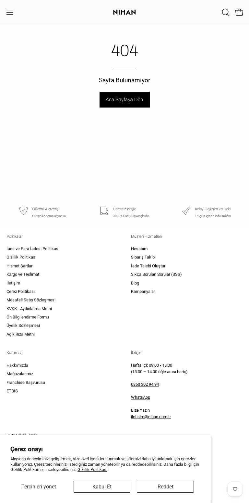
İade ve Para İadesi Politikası (32, 248)
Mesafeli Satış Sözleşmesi (30, 300)
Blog (135, 282)
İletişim (13, 282)
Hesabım (139, 248)
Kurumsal (14, 352)
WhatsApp (140, 397)
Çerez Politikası (20, 291)
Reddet (165, 487)
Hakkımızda (17, 365)
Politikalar (14, 236)
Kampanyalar (143, 291)
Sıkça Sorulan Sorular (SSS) (156, 274)
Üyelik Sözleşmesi (23, 325)
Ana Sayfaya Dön (124, 99)
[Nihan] (124, 12)
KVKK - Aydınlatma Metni (29, 308)
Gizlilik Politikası (92, 469)
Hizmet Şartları (19, 266)
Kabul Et (102, 487)
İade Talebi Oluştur (148, 266)
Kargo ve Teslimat (22, 274)
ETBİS (12, 390)
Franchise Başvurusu (25, 382)
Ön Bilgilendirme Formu (27, 317)
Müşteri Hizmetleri (146, 236)
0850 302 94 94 (145, 384)
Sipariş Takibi (143, 257)
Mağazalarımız (19, 373)
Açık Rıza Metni (20, 334)
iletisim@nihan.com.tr (151, 417)
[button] (225, 12)
